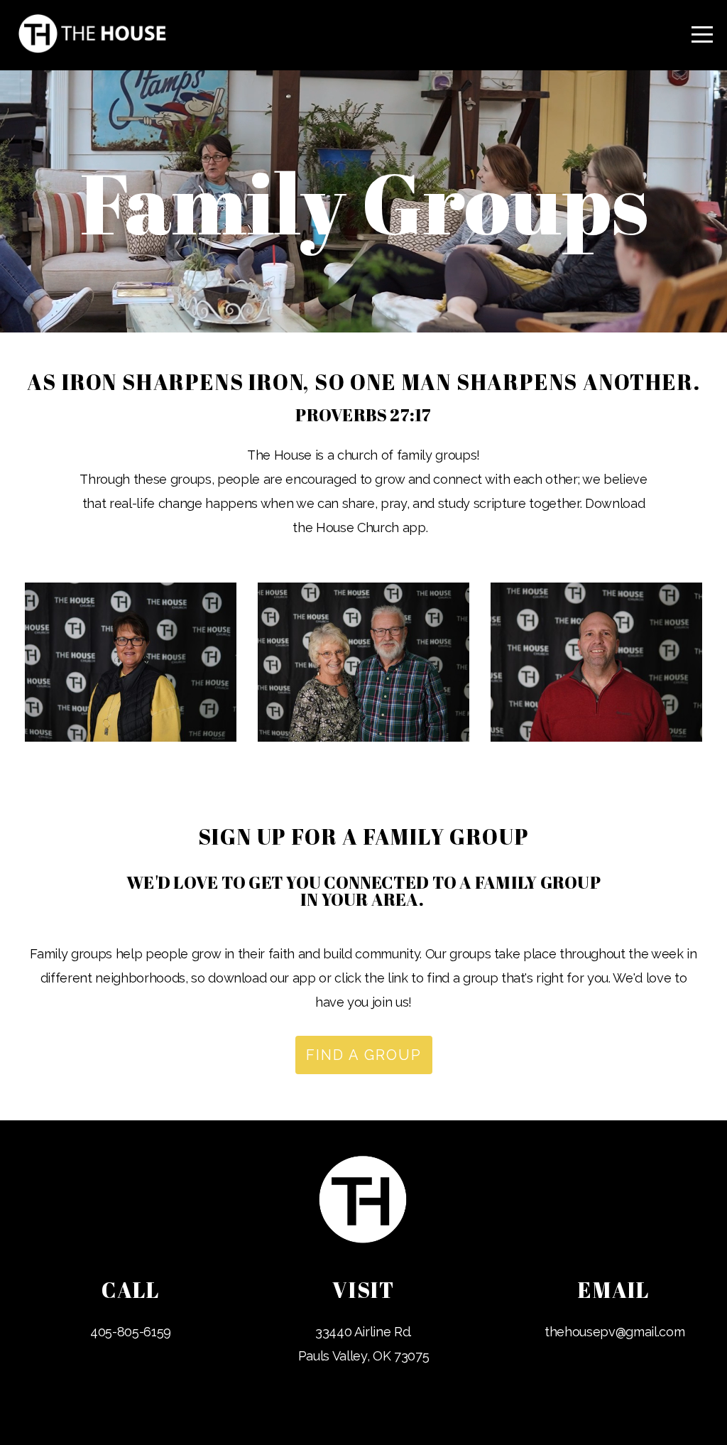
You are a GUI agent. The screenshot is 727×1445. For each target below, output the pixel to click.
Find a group (364, 1055)
